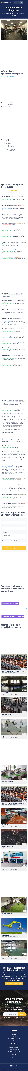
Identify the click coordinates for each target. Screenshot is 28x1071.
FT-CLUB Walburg (6, 825)
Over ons (14, 1034)
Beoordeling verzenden (15, 548)
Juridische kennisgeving (14, 1049)
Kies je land (15, 1065)
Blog (14, 1040)
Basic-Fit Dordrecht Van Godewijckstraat (13, 803)
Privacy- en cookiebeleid (14, 1051)
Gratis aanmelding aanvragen (14, 984)
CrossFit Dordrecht (7, 846)
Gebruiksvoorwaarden (14, 1047)
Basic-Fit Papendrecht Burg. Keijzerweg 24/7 (14, 671)
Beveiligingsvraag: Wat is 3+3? (9, 540)
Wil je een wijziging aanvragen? (8, 76)
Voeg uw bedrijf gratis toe (14, 1038)
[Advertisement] (14, 55)
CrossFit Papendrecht (8, 693)
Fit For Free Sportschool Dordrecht (11, 868)
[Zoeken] (21, 2)
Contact (14, 1058)
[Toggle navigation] (25, 2)
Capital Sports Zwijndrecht (9, 957)
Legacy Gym (5, 736)
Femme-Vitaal (5, 935)
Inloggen (14, 1036)
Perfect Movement (7, 913)
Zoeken (23, 1014)
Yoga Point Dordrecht (7, 781)
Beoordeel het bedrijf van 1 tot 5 (9, 526)
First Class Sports (6, 714)
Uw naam (4, 520)
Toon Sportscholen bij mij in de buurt (15, 1017)
